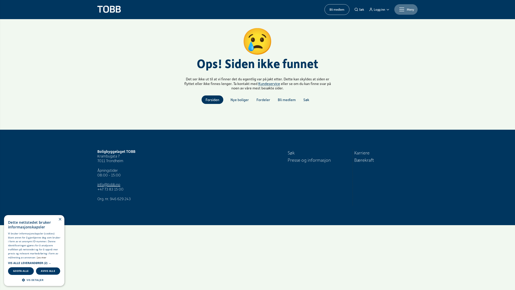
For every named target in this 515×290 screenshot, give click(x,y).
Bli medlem (337, 9)
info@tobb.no (108, 184)
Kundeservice (269, 83)
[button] (34, 263)
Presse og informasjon (309, 160)
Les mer (41, 257)
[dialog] (34, 250)
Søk (291, 153)
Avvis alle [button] (48, 271)
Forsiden (212, 99)
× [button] (59, 219)
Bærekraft (364, 160)
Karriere (362, 153)
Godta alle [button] (21, 271)
